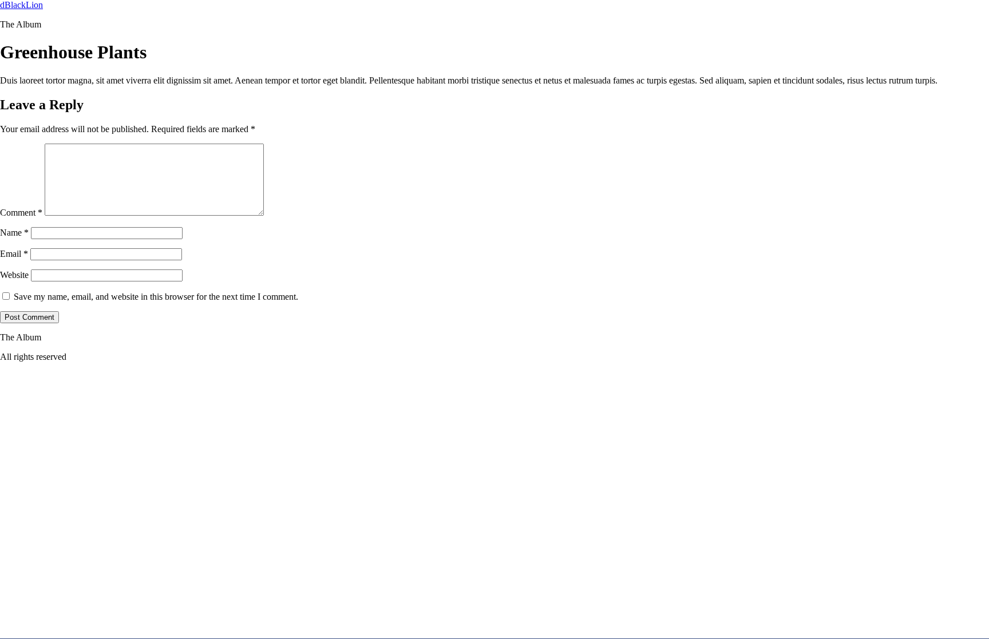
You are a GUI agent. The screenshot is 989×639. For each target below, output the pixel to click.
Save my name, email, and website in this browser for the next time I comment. (156, 296)
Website (14, 275)
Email (14, 254)
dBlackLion (21, 5)
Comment (21, 212)
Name (14, 232)
